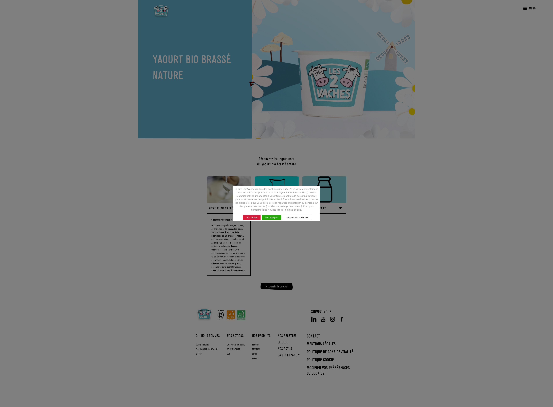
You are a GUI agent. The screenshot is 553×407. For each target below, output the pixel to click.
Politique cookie (292, 209)
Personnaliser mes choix (297, 217)
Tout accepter (271, 217)
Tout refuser (251, 217)
